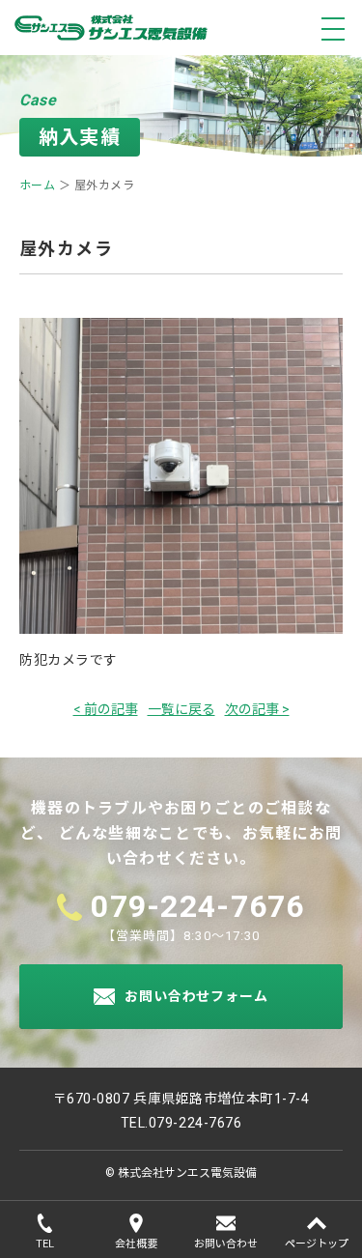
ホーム (37, 185)
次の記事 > (257, 709)
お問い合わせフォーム (196, 996)
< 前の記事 (105, 709)
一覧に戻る (181, 709)
